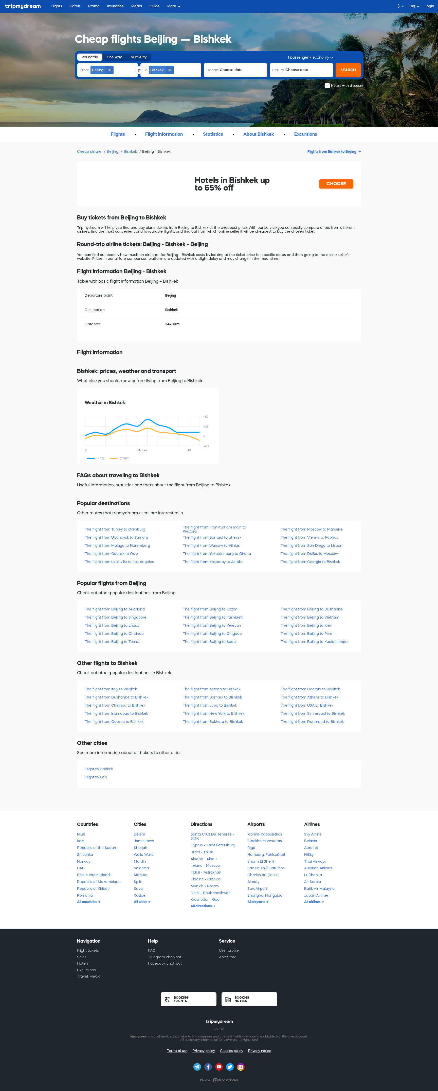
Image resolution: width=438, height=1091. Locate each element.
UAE (80, 868)
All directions (202, 906)
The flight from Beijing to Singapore (116, 617)
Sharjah (140, 847)
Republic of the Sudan (96, 847)
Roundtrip (90, 57)
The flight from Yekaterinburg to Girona (217, 553)
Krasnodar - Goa (205, 899)
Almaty (253, 881)
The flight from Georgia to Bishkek (310, 562)
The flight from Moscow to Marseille (312, 529)
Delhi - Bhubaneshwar (210, 893)
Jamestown (144, 841)
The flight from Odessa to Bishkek (114, 721)
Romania (85, 895)
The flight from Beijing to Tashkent (213, 617)
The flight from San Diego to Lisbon (311, 545)
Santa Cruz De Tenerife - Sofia (212, 836)
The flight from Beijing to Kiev (306, 625)
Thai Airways (315, 861)
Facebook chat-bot (165, 963)
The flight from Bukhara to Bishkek (213, 721)
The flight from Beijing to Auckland (115, 609)
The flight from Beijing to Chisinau (114, 633)
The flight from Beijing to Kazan (210, 609)
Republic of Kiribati (93, 888)
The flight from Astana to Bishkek (212, 689)
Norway (83, 861)
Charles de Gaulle (263, 875)
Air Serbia (312, 881)
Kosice (139, 895)
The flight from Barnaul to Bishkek (212, 697)
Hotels (82, 963)
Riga (251, 847)
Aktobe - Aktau (204, 859)
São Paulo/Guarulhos (266, 868)
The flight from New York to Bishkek (213, 713)
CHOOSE (336, 183)
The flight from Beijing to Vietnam (310, 617)
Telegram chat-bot (164, 957)
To (145, 70)
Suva (138, 888)
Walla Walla (144, 854)
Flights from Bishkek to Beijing (332, 151)
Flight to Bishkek (99, 769)
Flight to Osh (96, 777)
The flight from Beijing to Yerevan (212, 625)
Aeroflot (311, 847)
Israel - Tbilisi (202, 852)
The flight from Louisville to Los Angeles (119, 562)
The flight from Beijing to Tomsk (112, 641)
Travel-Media (88, 976)
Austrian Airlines (318, 868)
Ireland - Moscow (206, 865)
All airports (256, 902)
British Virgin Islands (94, 875)
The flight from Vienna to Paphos (309, 537)
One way (114, 57)
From (84, 70)
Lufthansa (313, 875)
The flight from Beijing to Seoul (209, 641)
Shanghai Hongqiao (264, 895)
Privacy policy (204, 1050)
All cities (141, 902)
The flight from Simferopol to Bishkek (313, 713)
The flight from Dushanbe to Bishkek (116, 697)
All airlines (312, 902)
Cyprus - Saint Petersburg (213, 845)
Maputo (141, 875)
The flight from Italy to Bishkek (111, 689)
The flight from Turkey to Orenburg (115, 529)
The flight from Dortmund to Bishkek (312, 721)
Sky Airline (313, 834)
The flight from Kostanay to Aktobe (213, 562)
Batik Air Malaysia (319, 888)
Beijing (113, 151)
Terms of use (177, 1050)
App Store (227, 957)
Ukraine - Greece (205, 879)
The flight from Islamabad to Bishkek (116, 713)
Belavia (310, 841)
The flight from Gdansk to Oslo (111, 553)
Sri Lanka (85, 854)
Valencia (141, 868)
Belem (139, 834)
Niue (81, 834)
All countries (87, 902)
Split (137, 881)
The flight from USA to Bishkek (307, 705)
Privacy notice (259, 1050)
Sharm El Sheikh (261, 861)
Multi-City (139, 57)
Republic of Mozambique (99, 881)
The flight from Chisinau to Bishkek (115, 705)
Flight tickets (88, 950)
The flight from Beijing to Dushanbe (312, 609)
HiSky (309, 854)
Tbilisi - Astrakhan (206, 872)
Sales (81, 957)
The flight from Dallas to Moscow (309, 553)
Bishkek (131, 151)
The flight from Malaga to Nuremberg (117, 545)
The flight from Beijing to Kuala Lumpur (315, 641)
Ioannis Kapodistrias (264, 834)
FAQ (152, 950)
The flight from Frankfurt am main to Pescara (214, 529)
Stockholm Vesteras (264, 841)
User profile (229, 950)
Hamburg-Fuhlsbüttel (266, 854)
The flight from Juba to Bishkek (210, 705)
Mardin (140, 861)
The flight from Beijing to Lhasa (112, 625)
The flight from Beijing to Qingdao (212, 633)
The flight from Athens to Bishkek (309, 697)
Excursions (86, 970)
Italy (80, 841)
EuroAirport (257, 888)
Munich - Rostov (205, 886)
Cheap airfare (89, 151)
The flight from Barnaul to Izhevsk (212, 537)
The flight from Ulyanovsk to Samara (116, 537)
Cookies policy (231, 1050)
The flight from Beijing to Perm (307, 633)
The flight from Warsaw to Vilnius (211, 545)
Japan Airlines (316, 895)
